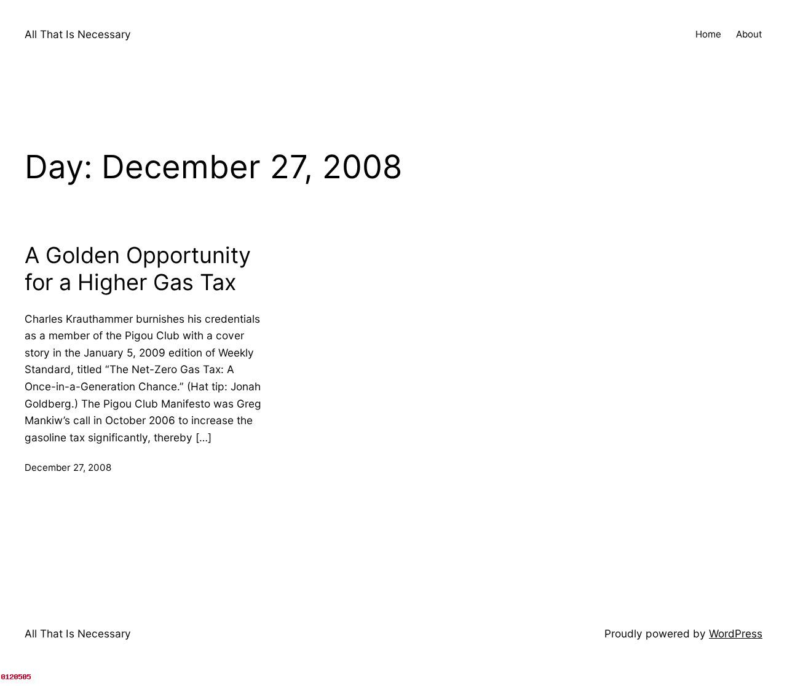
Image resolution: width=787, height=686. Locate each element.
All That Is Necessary (78, 34)
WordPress (735, 633)
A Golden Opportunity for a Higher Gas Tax (138, 268)
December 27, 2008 (68, 467)
